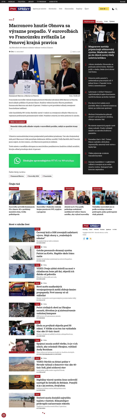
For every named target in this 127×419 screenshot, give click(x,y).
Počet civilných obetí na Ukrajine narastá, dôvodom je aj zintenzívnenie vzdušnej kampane (56, 310)
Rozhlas (11, 2)
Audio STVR (53, 2)
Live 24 (102, 9)
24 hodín (99, 21)
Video (45, 247)
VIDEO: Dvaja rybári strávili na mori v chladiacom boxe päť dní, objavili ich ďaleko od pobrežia (56, 271)
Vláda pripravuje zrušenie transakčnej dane (98, 154)
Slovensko (52, 9)
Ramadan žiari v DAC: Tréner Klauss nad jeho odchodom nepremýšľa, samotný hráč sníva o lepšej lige (101, 143)
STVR (3, 2)
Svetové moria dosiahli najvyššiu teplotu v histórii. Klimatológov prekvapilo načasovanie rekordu (54, 400)
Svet (60, 9)
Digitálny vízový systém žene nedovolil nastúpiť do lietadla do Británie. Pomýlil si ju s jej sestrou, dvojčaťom (57, 382)
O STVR (114, 229)
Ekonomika (69, 9)
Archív (31, 2)
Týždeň (112, 21)
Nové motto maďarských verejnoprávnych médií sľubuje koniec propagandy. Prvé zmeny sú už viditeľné (56, 291)
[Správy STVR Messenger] (87, 239)
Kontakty (85, 229)
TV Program (41, 2)
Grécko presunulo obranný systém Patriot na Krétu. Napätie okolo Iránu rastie (55, 253)
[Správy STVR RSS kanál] (90, 239)
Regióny (79, 9)
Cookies (84, 235)
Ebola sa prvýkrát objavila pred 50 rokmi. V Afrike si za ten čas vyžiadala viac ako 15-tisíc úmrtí (56, 328)
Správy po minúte (39, 9)
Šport (87, 9)
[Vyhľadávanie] (116, 9)
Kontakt (122, 2)
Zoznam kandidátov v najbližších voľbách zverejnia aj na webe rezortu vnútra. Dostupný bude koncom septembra (101, 166)
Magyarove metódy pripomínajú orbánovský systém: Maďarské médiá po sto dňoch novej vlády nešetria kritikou (101, 52)
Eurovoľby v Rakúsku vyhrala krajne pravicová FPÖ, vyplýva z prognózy (49, 209)
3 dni (106, 21)
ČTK (12, 52)
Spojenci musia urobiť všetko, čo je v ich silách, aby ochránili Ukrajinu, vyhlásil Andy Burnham (57, 346)
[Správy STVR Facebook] (84, 239)
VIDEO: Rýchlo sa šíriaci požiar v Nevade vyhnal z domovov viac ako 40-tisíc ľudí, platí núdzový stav (57, 364)
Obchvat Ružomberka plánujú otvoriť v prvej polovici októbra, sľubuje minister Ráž (100, 117)
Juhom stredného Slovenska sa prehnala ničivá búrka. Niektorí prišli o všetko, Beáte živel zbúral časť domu (101, 68)
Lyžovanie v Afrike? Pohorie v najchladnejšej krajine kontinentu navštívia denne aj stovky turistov (101, 94)
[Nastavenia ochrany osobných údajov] (3, 415)
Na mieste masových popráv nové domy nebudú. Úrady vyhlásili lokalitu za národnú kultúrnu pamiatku (101, 129)
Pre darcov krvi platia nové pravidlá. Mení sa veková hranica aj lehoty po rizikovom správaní (102, 105)
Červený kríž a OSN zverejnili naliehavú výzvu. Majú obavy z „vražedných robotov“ (57, 235)
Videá (90, 229)
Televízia (21, 2)
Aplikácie (108, 229)
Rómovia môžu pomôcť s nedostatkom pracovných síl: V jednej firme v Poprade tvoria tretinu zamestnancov (100, 82)
